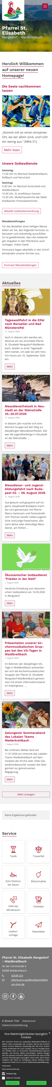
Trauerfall (38, 856)
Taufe (13, 856)
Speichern (12, 1082)
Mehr (10, 366)
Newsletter (38, 931)
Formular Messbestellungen (20, 265)
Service (9, 833)
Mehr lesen (12, 150)
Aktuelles (11, 283)
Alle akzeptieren (36, 1082)
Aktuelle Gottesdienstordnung (21, 211)
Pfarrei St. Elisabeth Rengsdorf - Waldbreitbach (25, 959)
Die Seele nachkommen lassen (21, 88)
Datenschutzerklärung (38, 1062)
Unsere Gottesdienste (19, 163)
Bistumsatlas (38, 881)
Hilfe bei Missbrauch (13, 908)
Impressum (6, 1066)
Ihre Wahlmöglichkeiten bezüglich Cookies (26, 1035)
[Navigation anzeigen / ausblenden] (45, 6)
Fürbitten (38, 906)
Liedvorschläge (13, 933)
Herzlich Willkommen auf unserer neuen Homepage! (23, 69)
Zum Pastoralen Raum (13, 882)
